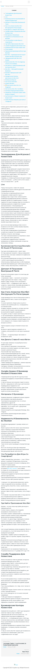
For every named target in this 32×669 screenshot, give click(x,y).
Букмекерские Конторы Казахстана (15, 47)
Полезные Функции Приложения (14, 90)
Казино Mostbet (9, 83)
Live (6, 17)
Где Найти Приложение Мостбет (14, 44)
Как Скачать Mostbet (11, 81)
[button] (29, 2)
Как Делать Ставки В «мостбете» (14, 29)
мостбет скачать (12, 468)
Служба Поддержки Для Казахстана (15, 45)
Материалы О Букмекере (12, 35)
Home (2, 6)
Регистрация (9, 49)
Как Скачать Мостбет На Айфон (14, 89)
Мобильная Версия (10, 80)
